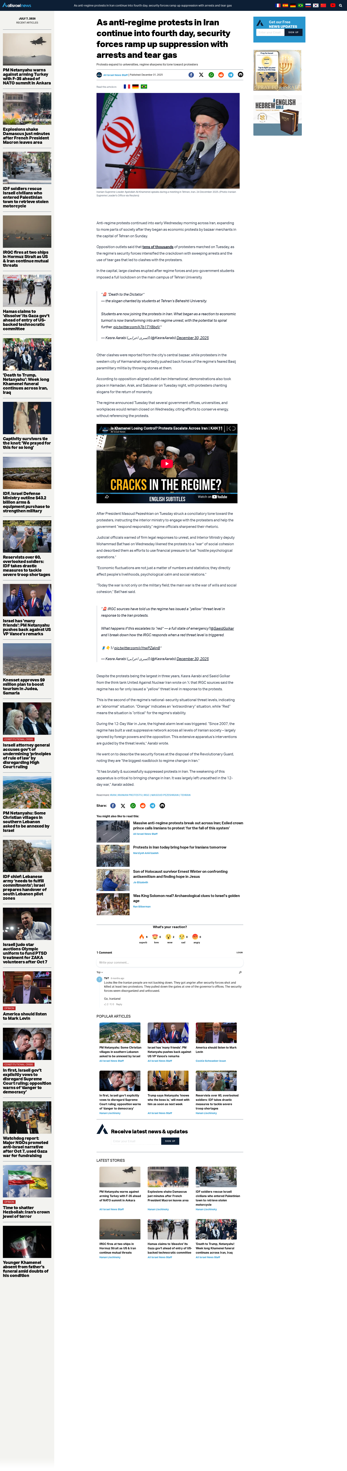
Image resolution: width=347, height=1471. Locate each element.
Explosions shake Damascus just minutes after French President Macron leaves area (26, 135)
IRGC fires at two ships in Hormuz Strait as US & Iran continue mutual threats (26, 258)
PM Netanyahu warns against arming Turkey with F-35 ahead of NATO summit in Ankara (27, 76)
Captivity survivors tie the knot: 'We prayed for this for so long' (27, 443)
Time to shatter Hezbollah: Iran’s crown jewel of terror (26, 1212)
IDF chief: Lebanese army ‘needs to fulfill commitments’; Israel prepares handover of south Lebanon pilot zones (24, 887)
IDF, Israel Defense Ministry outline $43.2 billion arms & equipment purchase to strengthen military (26, 502)
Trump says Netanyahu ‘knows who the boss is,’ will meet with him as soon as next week (168, 1100)
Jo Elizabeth (140, 882)
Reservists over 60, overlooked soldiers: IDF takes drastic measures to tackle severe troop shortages (26, 565)
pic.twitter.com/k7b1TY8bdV (136, 327)
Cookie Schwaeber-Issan (211, 1060)
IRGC (147, 794)
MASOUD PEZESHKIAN (165, 794)
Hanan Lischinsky (110, 1113)
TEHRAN (185, 794)
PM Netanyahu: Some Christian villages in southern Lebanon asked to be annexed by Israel (26, 821)
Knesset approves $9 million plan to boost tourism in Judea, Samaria (24, 686)
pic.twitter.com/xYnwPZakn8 (137, 648)
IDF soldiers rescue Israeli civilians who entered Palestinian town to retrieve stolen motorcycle (25, 197)
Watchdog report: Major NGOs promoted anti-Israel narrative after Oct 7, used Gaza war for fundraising (25, 1146)
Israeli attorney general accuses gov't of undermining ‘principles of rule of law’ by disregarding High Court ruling (27, 755)
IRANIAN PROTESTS (131, 794)
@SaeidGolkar (222, 628)
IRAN (114, 794)
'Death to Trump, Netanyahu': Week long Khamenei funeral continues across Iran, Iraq (26, 383)
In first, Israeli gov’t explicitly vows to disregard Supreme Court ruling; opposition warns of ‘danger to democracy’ (27, 1080)
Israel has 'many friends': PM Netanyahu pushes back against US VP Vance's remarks (27, 627)
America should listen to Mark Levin (25, 1016)
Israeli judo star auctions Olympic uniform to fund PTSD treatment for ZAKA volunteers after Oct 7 (25, 953)
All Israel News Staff (115, 74)
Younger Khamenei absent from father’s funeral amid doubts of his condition (25, 1269)
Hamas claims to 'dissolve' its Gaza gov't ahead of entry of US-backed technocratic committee (26, 320)
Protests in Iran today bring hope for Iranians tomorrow (179, 847)
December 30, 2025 (193, 337)
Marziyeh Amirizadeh (145, 852)
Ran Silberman (142, 906)
